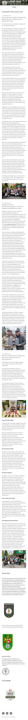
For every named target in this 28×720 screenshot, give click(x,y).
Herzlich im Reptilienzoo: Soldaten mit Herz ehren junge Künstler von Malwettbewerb (13, 357)
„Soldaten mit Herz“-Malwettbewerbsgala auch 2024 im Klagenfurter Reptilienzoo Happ (12, 206)
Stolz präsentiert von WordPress (8, 716)
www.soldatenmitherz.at (10, 224)
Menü (14, 7)
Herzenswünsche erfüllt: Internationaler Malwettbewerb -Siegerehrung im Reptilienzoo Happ (14, 19)
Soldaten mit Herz (11, 2)
